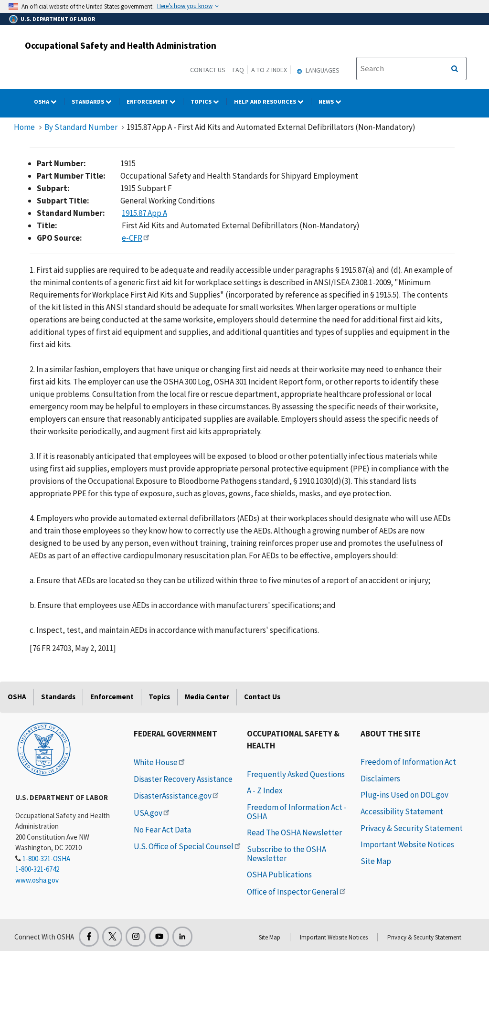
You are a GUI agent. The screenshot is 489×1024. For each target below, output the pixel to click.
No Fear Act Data (162, 829)
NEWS (327, 101)
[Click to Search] (454, 68)
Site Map (376, 861)
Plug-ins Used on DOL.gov (404, 794)
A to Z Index (269, 69)
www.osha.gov (37, 880)
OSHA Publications (279, 874)
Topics (202, 101)
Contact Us (207, 69)
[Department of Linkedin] (182, 937)
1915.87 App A (144, 213)
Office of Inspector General (293, 891)
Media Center (207, 696)
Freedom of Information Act (408, 762)
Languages (322, 70)
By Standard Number (80, 127)
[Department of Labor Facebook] (89, 937)
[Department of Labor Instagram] (136, 937)
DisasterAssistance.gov (173, 795)
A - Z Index (265, 790)
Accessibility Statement (402, 811)
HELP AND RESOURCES (266, 101)
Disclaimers (380, 778)
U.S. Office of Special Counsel (184, 846)
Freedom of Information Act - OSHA (297, 811)
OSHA (42, 101)
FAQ (238, 69)
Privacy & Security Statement (412, 828)
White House (156, 762)
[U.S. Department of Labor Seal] (44, 748)
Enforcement (148, 101)
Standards (89, 101)
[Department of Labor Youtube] (159, 937)
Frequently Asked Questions (296, 774)
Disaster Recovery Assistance (183, 779)
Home (24, 127)
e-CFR (132, 238)
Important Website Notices (407, 844)
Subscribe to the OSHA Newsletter (286, 854)
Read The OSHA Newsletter (294, 832)
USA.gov (148, 813)
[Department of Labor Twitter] (112, 937)
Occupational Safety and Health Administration (120, 45)
